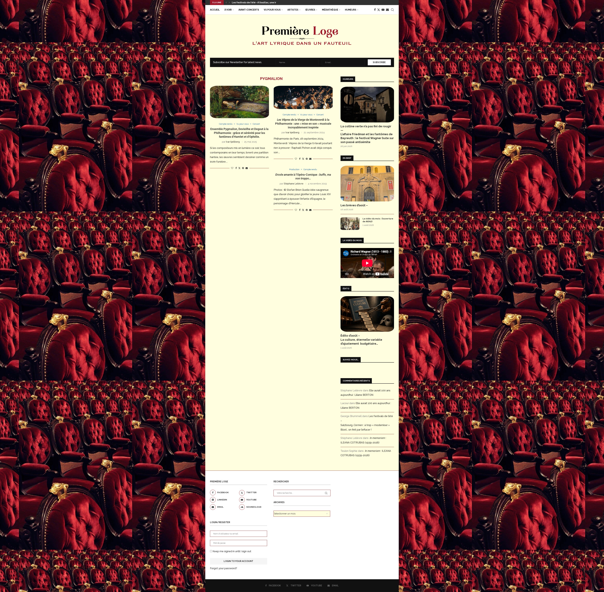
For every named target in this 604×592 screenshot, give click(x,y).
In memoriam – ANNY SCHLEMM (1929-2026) (256, 2)
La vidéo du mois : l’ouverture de (378, 220)
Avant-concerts (248, 9)
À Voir (228, 9)
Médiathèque (330, 9)
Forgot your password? (223, 568)
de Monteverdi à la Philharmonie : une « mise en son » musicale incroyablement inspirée (303, 123)
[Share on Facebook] (236, 168)
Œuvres (310, 9)
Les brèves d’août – (354, 205)
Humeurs (350, 9)
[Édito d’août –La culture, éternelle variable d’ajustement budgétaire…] (367, 314)
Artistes (292, 9)
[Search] (392, 9)
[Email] (387, 9)
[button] (226, 2)
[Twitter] (378, 9)
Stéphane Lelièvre (293, 183)
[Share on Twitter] (239, 168)
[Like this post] (232, 168)
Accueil (215, 9)
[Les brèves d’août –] (367, 183)
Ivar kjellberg (233, 142)
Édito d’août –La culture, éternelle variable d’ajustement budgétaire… (361, 339)
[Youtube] (383, 9)
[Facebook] (375, 9)
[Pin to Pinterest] (243, 168)
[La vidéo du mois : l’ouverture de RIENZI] (350, 223)
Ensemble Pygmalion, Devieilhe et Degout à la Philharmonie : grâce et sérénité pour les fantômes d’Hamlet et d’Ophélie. (239, 132)
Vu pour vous (272, 9)
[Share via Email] (247, 168)
